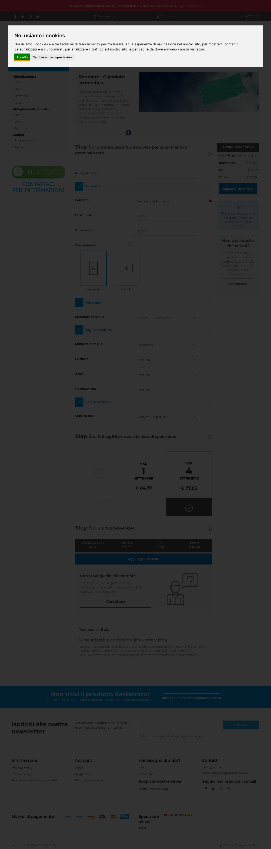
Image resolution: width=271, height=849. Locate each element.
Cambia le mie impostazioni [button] (53, 57)
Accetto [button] (22, 57)
